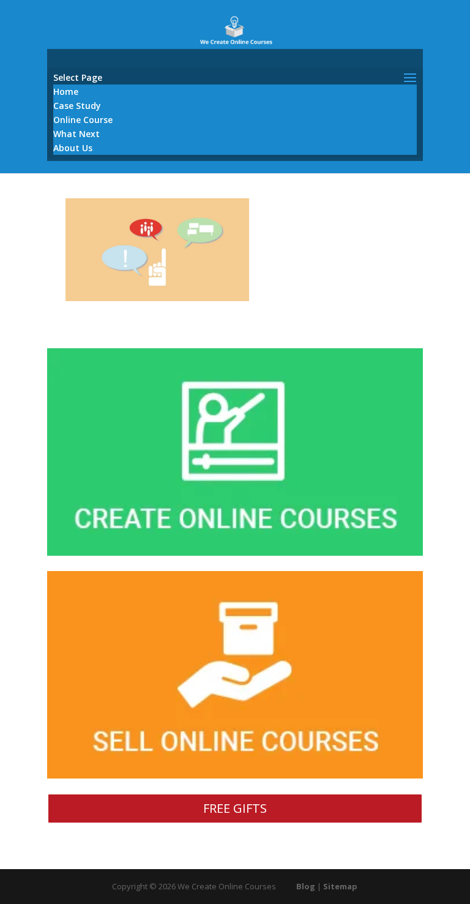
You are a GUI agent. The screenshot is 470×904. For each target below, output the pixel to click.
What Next (76, 134)
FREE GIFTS (235, 808)
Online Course (83, 119)
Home (65, 91)
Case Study (77, 105)
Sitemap (340, 886)
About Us (72, 148)
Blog (305, 886)
